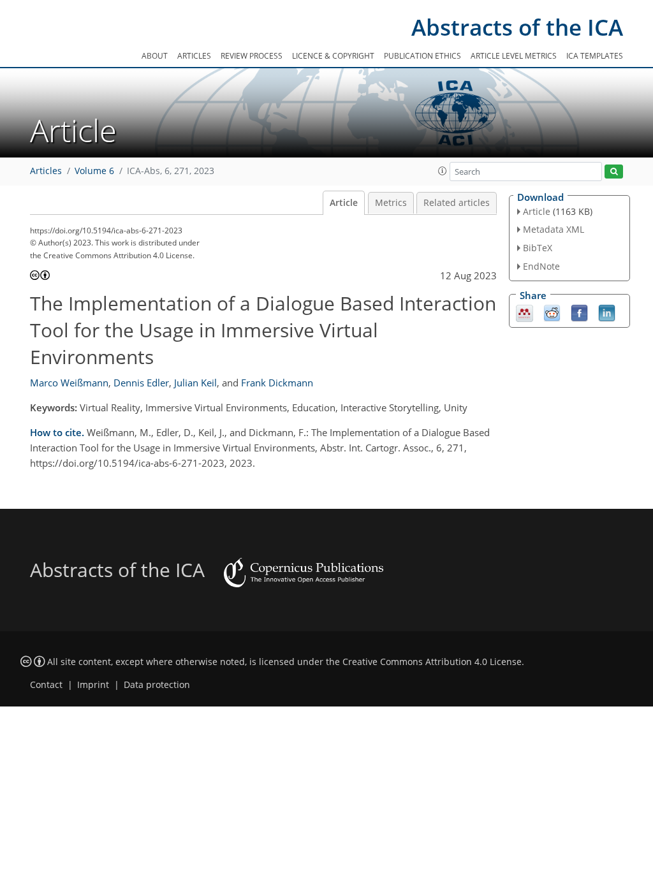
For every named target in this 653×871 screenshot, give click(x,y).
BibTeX (537, 248)
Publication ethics (422, 55)
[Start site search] (614, 172)
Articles (194, 55)
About (155, 55)
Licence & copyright (333, 55)
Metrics (391, 203)
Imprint (93, 685)
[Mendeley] (524, 311)
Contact (46, 685)
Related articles (456, 203)
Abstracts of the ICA (517, 27)
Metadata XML (553, 229)
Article (344, 203)
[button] (442, 171)
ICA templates (594, 55)
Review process (251, 55)
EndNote (541, 266)
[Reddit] (552, 311)
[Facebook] (579, 311)
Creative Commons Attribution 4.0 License (432, 662)
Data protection (157, 685)
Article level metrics (514, 55)
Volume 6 (94, 171)
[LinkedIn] (606, 311)
